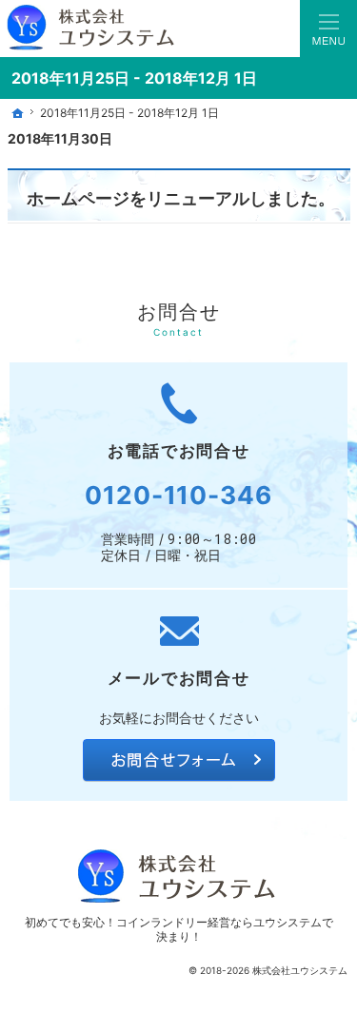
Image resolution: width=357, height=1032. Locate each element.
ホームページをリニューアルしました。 (181, 197)
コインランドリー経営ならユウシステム (219, 922)
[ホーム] (17, 113)
